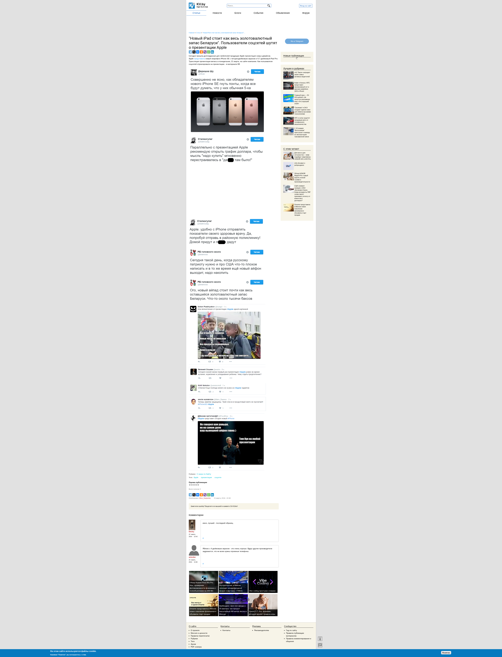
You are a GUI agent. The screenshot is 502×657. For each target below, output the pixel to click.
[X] (194, 52)
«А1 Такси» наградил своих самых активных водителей (302, 75)
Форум (305, 13)
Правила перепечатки (200, 636)
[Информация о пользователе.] (194, 525)
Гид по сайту (291, 630)
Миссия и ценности (199, 633)
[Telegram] (190, 52)
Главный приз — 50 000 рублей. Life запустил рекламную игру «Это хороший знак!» (302, 99)
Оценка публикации (198, 482)
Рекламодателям (261, 630)
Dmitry (191, 532)
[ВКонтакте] (197, 52)
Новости (217, 13)
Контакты (226, 630)
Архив (193, 644)
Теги (193, 641)
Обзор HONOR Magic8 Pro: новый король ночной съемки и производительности (302, 178)
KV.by (201, 4)
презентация (206, 477)
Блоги (238, 13)
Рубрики (194, 639)
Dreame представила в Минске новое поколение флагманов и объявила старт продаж (203, 611)
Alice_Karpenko (205, 498)
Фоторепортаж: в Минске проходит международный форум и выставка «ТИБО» (231, 588)
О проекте (195, 630)
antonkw (192, 557)
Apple (196, 477)
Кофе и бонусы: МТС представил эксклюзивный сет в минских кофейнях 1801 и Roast (302, 87)
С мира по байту (204, 474)
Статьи (196, 13)
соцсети (218, 477)
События (258, 13)
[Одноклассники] (201, 52)
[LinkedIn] (212, 52)
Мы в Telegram (297, 41)
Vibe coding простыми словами (262, 591)
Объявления (283, 13)
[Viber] (205, 52)
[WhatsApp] (208, 52)
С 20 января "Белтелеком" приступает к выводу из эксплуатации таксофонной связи (302, 132)
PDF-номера (196, 647)
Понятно (446, 653)
